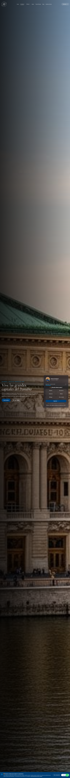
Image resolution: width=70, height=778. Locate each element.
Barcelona (61, 390)
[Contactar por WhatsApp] (67, 775)
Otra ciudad (61, 397)
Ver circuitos (6, 400)
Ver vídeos (17, 400)
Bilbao (61, 393)
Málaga (50, 397)
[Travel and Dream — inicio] (4, 4)
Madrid (50, 390)
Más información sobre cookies (36, 776)
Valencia (50, 393)
